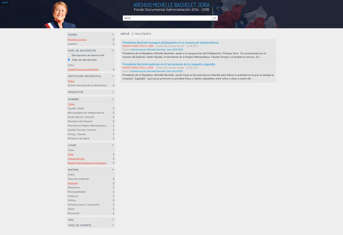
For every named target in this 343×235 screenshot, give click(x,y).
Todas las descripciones (84, 59)
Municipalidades (77, 191)
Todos (71, 65)
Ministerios (74, 187)
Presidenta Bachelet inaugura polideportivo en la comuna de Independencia (170, 42)
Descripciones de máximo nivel (87, 55)
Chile (70, 154)
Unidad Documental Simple (83, 69)
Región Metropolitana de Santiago (87, 162)
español (72, 43)
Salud (71, 208)
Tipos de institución (78, 178)
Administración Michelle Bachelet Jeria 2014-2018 (157, 49)
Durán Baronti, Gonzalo (81, 117)
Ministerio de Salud (78, 138)
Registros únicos (77, 39)
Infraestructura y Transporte (83, 204)
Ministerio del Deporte (80, 121)
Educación (73, 213)
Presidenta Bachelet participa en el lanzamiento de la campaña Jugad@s (168, 64)
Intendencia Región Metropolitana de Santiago (94, 125)
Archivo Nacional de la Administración (89, 85)
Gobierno (73, 196)
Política (72, 200)
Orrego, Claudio (77, 134)
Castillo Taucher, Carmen (82, 129)
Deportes (73, 183)
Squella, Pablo (76, 108)
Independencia (76, 158)
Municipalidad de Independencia (86, 112)
